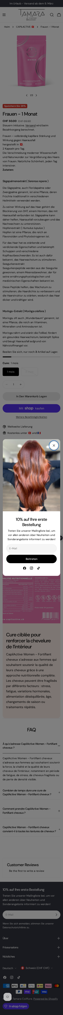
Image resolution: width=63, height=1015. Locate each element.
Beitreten (31, 559)
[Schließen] (54, 445)
